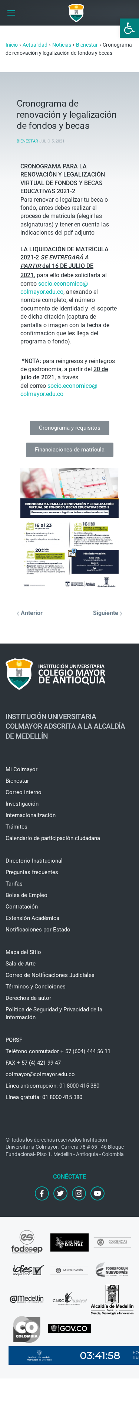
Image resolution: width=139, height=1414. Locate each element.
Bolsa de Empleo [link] (26, 895)
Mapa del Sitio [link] (23, 952)
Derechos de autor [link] (28, 998)
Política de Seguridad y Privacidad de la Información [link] (54, 1013)
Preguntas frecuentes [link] (32, 872)
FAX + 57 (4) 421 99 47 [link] (33, 1062)
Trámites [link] (16, 826)
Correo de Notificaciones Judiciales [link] (50, 975)
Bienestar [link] (27, 141)
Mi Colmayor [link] (21, 769)
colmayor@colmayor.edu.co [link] (40, 1074)
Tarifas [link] (14, 883)
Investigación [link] (22, 803)
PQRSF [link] (14, 1040)
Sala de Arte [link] (21, 963)
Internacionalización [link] (31, 815)
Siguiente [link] (106, 613)
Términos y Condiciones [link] (36, 986)
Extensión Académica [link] (32, 918)
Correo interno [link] (24, 792)
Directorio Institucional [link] (34, 860)
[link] (129, 28)
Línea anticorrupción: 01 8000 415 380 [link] (52, 1085)
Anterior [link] (31, 613)
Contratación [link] (22, 906)
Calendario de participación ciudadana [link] (53, 838)
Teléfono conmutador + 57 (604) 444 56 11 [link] (58, 1051)
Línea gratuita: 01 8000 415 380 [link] (44, 1097)
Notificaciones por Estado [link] (38, 929)
